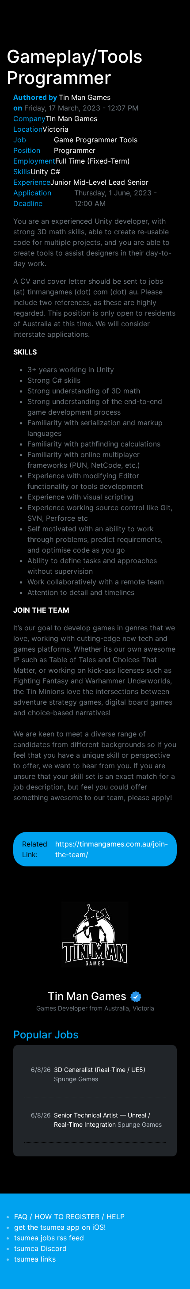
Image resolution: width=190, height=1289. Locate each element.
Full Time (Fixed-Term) (92, 160)
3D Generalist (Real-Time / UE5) (99, 1074)
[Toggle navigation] (19, 12)
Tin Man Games (84, 97)
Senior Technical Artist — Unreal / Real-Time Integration (108, 1119)
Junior (60, 182)
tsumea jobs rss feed (49, 1237)
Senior (137, 182)
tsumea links (35, 1259)
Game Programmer (85, 139)
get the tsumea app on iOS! (60, 1227)
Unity (39, 171)
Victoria (55, 129)
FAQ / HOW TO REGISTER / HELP (69, 1216)
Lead (117, 182)
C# (55, 171)
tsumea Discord (40, 1248)
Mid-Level (89, 182)
